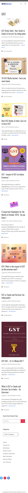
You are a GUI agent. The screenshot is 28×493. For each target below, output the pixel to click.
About (5, 442)
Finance (6, 237)
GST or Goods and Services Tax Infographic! (12, 296)
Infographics (8, 315)
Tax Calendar (8, 51)
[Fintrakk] (6, 3)
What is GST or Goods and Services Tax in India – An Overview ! (11, 389)
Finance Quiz (7, 451)
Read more (20, 92)
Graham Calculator (9, 453)
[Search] (23, 421)
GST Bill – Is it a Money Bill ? (12, 360)
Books (5, 139)
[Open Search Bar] (21, 3)
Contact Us (6, 445)
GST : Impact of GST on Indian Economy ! (12, 176)
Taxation (6, 195)
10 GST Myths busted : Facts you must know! (13, 80)
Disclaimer (6, 448)
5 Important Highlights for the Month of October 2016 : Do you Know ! (13, 214)
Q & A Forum (7, 462)
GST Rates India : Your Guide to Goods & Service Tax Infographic (13, 32)
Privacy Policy (7, 459)
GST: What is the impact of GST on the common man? (13, 268)
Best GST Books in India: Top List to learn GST (13, 122)
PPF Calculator (7, 456)
